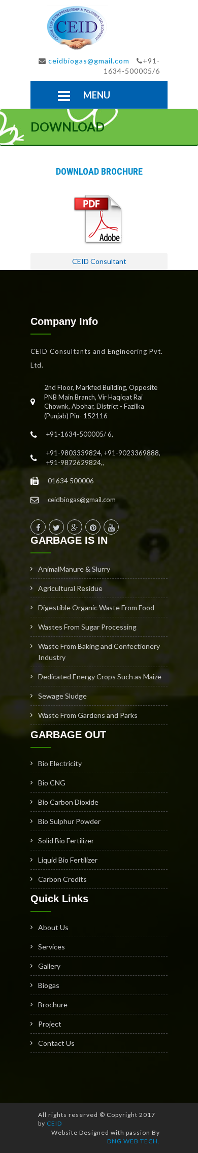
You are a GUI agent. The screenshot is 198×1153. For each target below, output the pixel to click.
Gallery (49, 966)
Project (49, 1023)
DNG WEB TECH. (133, 1141)
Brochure (53, 1004)
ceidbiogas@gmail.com (88, 60)
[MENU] (64, 96)
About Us (53, 927)
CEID (54, 1123)
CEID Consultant (99, 261)
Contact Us (56, 1043)
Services (51, 946)
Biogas (48, 985)
